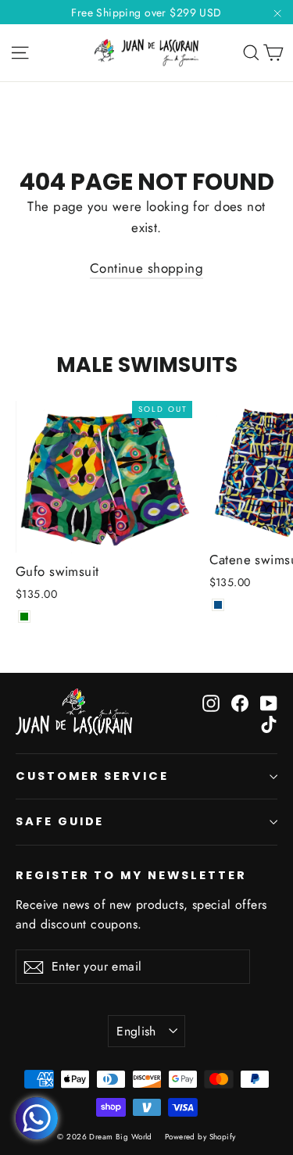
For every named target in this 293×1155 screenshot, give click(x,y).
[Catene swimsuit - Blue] (218, 604)
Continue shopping (146, 268)
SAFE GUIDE (60, 821)
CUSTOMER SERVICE (92, 776)
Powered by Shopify (200, 1136)
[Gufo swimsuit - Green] (24, 616)
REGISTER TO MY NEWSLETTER (131, 875)
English (136, 1031)
